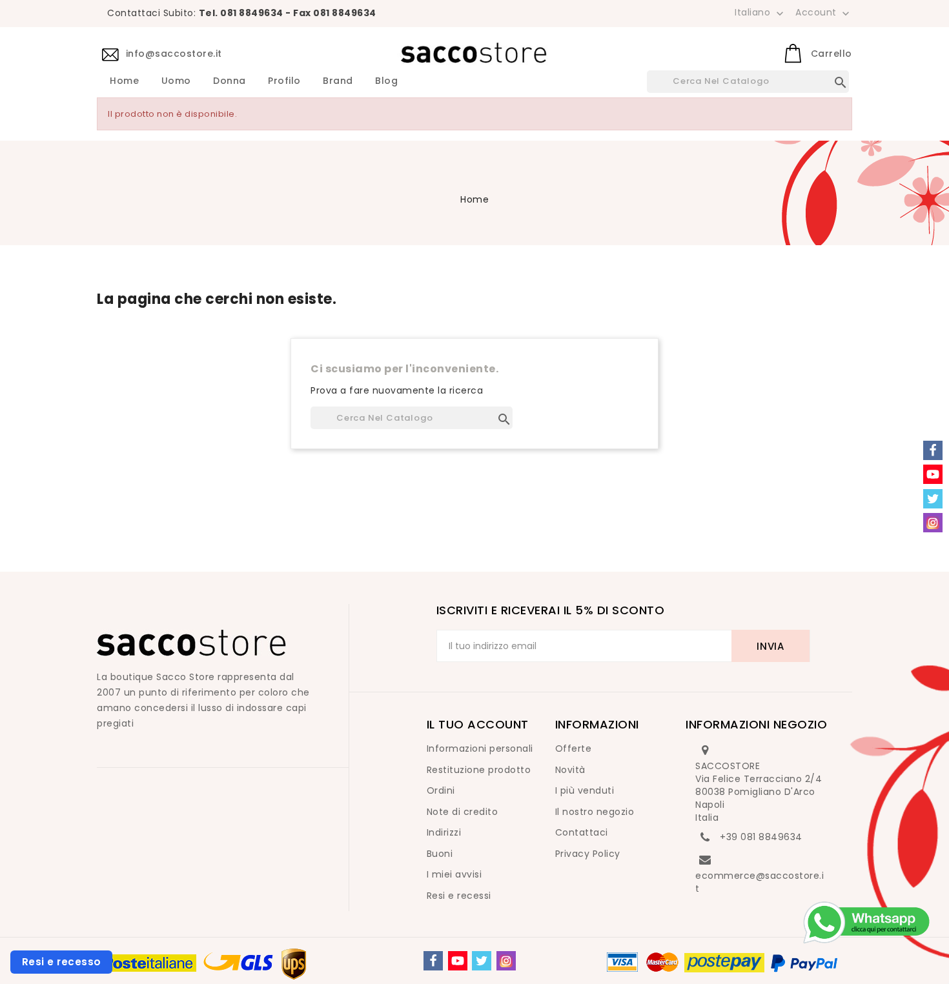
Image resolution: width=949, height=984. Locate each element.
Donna (229, 81)
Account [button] (823, 12)
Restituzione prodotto (479, 769)
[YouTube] (457, 960)
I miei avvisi (454, 874)
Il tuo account (478, 724)
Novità (570, 769)
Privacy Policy (587, 853)
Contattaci (581, 832)
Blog (386, 81)
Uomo (176, 81)
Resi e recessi (459, 895)
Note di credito (462, 811)
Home (124, 81)
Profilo (284, 81)
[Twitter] (481, 960)
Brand (338, 81)
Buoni (440, 853)
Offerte (573, 748)
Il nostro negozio (595, 811)
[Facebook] (433, 960)
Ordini (441, 790)
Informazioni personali (480, 748)
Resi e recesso (61, 962)
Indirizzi (444, 832)
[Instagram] (506, 960)
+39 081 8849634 (761, 836)
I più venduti (585, 790)
